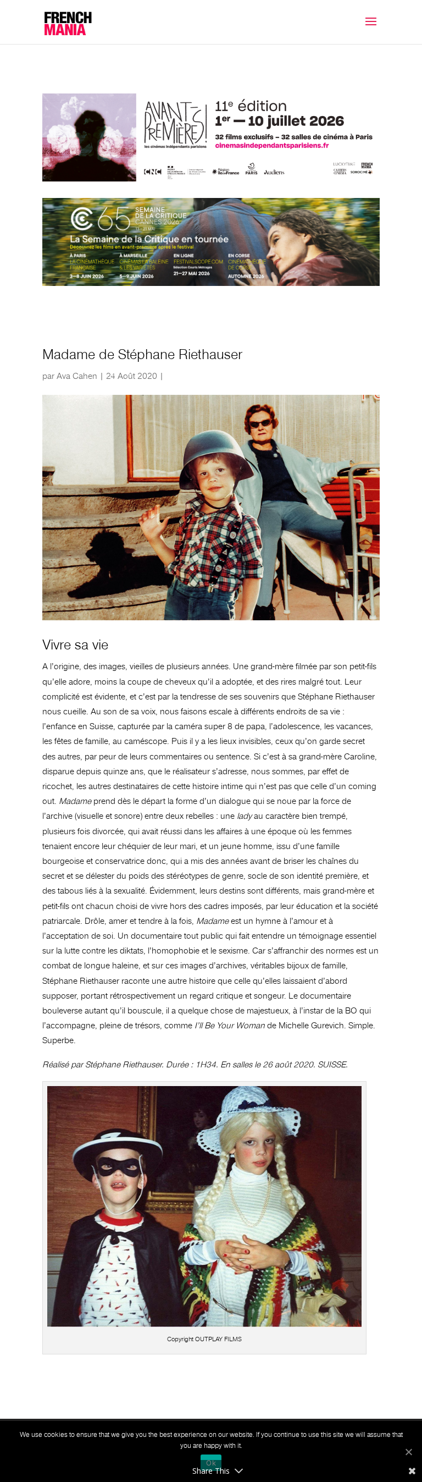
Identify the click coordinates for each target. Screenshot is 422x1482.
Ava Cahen (77, 376)
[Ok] (408, 1451)
